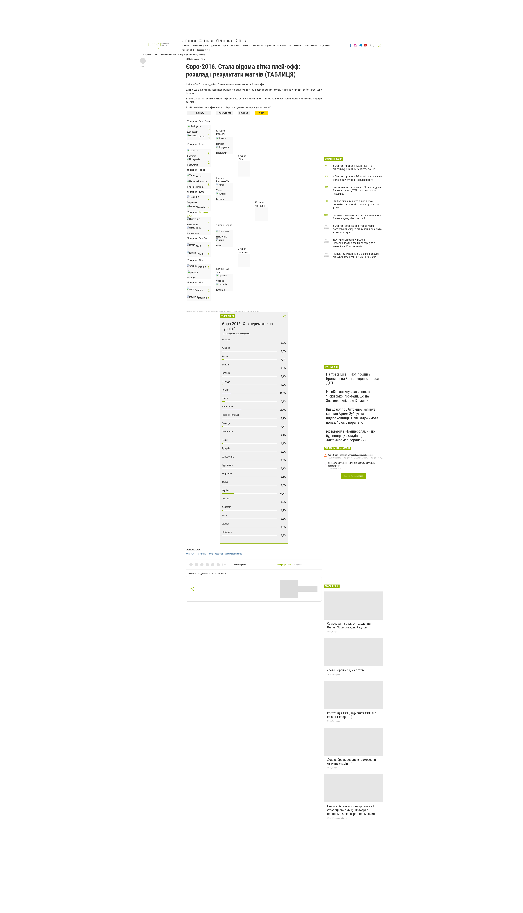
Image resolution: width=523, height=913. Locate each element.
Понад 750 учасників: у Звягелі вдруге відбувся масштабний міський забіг (356, 255)
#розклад (219, 554)
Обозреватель (193, 549)
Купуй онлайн (325, 45)
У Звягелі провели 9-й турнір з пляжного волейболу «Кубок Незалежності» (357, 178)
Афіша (225, 45)
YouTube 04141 (311, 45)
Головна (190, 40)
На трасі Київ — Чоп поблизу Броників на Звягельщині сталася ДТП (352, 378)
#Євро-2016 (191, 554)
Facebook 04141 (203, 50)
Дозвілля (185, 45)
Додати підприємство (353, 476)
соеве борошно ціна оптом (345, 670)
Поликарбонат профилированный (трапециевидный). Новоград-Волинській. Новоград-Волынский (351, 810)
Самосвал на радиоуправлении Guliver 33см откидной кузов (349, 625)
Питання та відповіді (200, 45)
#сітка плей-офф (205, 554)
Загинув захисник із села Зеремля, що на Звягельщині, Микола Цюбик (357, 216)
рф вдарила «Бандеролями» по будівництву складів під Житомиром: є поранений (350, 435)
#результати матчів (233, 554)
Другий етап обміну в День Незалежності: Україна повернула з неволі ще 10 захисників (354, 243)
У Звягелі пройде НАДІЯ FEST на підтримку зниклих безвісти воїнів (354, 167)
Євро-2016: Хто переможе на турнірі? (247, 326)
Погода (243, 40)
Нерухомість (258, 45)
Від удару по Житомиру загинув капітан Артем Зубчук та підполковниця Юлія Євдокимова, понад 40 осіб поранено (352, 416)
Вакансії (246, 45)
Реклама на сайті (295, 45)
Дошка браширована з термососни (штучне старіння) (351, 761)
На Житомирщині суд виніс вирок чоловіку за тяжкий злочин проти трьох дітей (357, 204)
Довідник (226, 40)
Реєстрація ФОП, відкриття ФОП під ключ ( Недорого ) (351, 715)
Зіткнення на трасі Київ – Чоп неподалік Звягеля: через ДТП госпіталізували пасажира (357, 190)
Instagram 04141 (188, 50)
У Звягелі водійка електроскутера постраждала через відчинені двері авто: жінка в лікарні (357, 229)
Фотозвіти (281, 45)
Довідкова (215, 45)
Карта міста (270, 45)
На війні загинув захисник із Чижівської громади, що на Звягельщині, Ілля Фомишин (348, 396)
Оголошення (236, 45)
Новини (208, 40)
